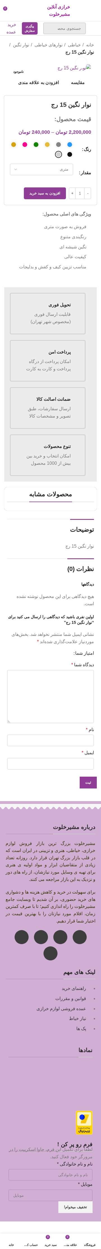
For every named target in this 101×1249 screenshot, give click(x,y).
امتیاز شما (84, 653)
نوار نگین (20, 44)
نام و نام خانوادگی (75, 1164)
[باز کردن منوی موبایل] (94, 28)
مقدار (86, 172)
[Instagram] (80, 937)
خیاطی (74, 44)
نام (90, 729)
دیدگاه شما (82, 664)
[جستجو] (51, 28)
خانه (89, 44)
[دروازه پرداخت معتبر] (84, 1122)
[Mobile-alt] (50, 953)
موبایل (85, 1184)
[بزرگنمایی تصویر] (81, 63)
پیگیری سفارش (30, 28)
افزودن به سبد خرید (44, 193)
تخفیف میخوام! (75, 1207)
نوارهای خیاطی (48, 44)
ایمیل (88, 752)
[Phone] (22, 937)
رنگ (87, 149)
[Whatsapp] (60, 937)
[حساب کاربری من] (18, 10)
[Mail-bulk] (41, 937)
